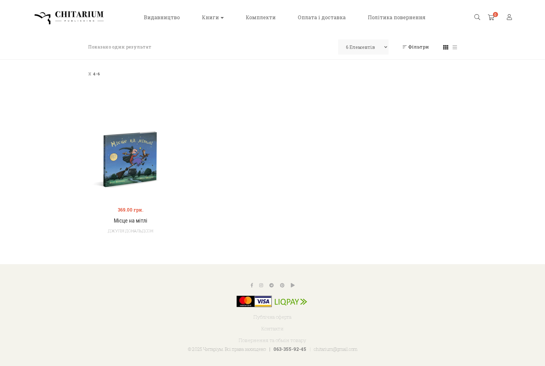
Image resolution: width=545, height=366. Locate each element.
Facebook (252, 285)
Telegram (271, 285)
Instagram (261, 285)
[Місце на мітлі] (130, 158)
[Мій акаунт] (510, 17)
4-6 (96, 74)
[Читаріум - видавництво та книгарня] (69, 17)
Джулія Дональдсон (130, 231)
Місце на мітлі (130, 220)
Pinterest (282, 285)
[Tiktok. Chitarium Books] (293, 285)
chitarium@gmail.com (335, 349)
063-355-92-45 (289, 349)
